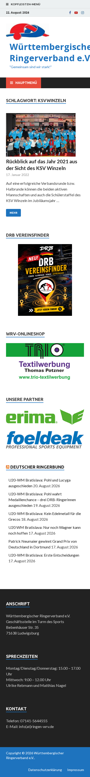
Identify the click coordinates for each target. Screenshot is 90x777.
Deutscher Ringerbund (37, 467)
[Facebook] (70, 13)
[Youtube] (76, 13)
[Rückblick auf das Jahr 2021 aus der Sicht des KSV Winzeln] (45, 135)
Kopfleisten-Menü (25, 4)
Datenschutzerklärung (45, 770)
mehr (13, 212)
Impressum (75, 770)
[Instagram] (82, 13)
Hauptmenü (26, 83)
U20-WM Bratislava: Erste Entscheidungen (43, 555)
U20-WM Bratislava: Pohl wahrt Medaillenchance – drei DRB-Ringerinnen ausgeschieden (42, 500)
